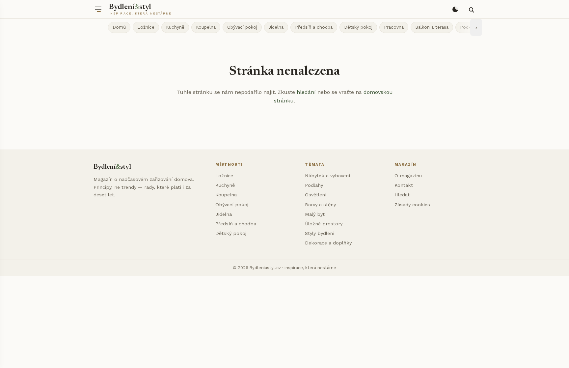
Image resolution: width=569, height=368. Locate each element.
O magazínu (408, 175)
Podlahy (314, 185)
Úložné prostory (323, 223)
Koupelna (206, 27)
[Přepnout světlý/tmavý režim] (455, 9)
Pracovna (394, 27)
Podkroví (469, 27)
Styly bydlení (319, 233)
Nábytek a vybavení (327, 175)
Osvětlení (315, 194)
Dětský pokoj (358, 27)
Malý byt (315, 214)
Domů (119, 27)
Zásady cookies (412, 204)
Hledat (402, 194)
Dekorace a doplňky (328, 242)
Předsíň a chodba (314, 27)
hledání (306, 92)
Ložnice (145, 27)
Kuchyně (175, 27)
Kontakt (403, 185)
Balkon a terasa (431, 27)
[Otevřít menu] (98, 9)
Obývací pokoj (242, 27)
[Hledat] (471, 9)
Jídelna (276, 27)
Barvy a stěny (320, 204)
